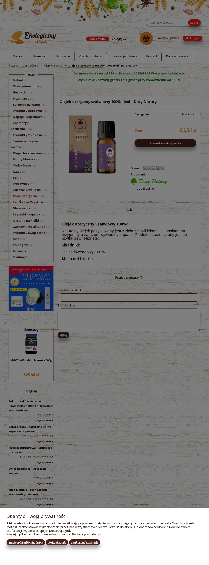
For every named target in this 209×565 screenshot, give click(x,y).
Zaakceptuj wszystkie (84, 542)
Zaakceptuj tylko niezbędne (26, 542)
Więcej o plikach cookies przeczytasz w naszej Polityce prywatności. (54, 534)
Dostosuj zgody (57, 542)
